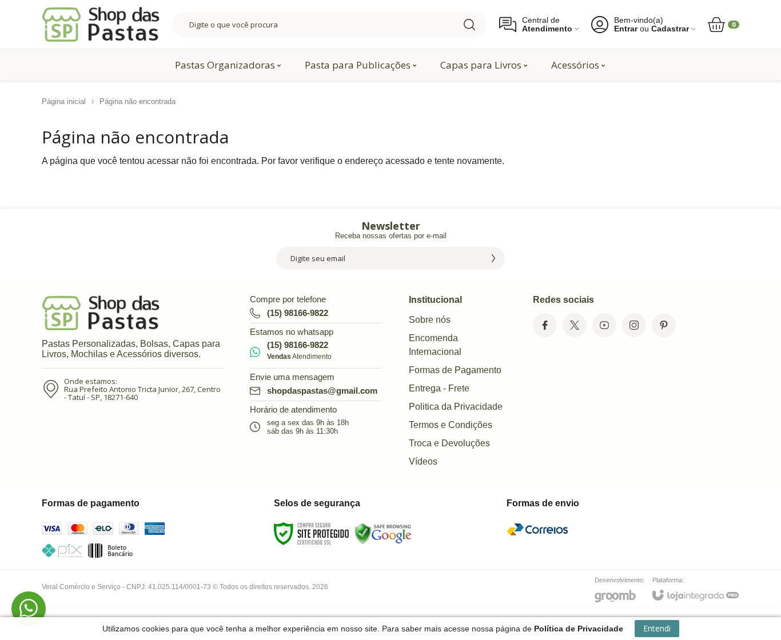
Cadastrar (670, 29)
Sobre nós (430, 320)
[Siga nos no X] (575, 325)
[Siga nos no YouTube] (604, 325)
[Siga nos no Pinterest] (664, 325)
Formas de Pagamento (455, 370)
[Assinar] (493, 258)
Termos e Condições (450, 425)
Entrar (625, 29)
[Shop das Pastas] (101, 24)
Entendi (657, 628)
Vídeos (423, 461)
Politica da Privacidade (456, 406)
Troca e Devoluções (449, 443)
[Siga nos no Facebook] (545, 325)
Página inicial (64, 101)
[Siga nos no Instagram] (634, 325)
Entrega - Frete (439, 388)
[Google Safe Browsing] (383, 533)
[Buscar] (469, 24)
